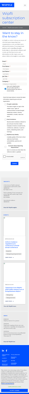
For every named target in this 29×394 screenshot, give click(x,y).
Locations (4, 358)
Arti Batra (7, 197)
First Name (5, 66)
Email (4, 61)
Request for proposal (14, 358)
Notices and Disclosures (5, 365)
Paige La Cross (8, 189)
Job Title (4, 76)
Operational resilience (9, 200)
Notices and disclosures (8, 383)
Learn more (8, 257)
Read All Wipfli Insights (10, 207)
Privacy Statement (15, 354)
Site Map (13, 360)
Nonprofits (8, 251)
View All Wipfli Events (10, 306)
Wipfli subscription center (15, 27)
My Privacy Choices (4, 361)
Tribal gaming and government (13, 254)
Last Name (5, 71)
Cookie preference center (14, 386)
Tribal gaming (9, 294)
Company (5, 81)
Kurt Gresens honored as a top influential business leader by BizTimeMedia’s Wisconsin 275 (14, 334)
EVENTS (6, 215)
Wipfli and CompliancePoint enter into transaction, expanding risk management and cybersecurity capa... (14, 327)
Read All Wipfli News (9, 341)
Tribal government (10, 297)
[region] (14, 379)
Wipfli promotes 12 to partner (11, 320)
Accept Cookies (14, 390)
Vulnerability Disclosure (14, 364)
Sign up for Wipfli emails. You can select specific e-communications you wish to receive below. (14, 89)
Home (4, 27)
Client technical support (5, 355)
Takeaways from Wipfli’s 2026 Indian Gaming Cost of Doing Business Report (14, 289)
